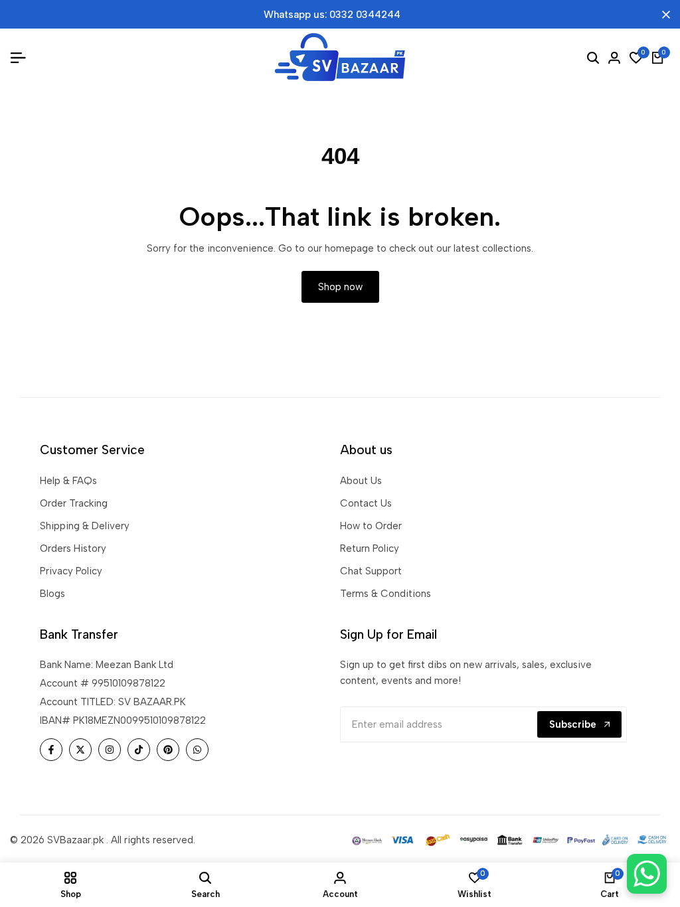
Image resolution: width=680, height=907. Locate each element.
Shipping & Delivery (84, 526)
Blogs (52, 594)
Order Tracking (74, 503)
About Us (361, 481)
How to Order (371, 526)
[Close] (663, 14)
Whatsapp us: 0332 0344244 (332, 15)
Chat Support (371, 571)
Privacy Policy (71, 571)
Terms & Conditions (385, 594)
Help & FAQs (68, 481)
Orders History (73, 548)
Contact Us (366, 503)
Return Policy (369, 548)
